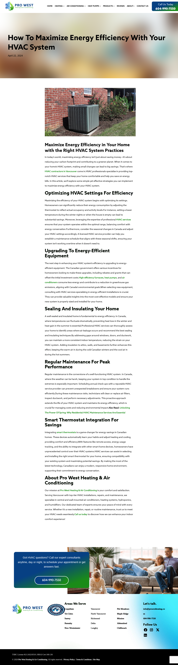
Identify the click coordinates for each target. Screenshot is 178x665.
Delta (93, 623)
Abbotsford (122, 623)
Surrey (67, 618)
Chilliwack (122, 628)
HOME (49, 6)
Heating (59, 6)
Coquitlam (69, 609)
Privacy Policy (69, 659)
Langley (94, 628)
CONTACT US (142, 6)
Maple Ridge (122, 614)
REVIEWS (120, 6)
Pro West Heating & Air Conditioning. (33, 659)
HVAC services (123, 219)
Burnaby (68, 623)
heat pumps (110, 277)
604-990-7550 (165, 9)
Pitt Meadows (123, 609)
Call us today (80, 514)
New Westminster (72, 628)
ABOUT (130, 6)
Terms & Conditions (84, 659)
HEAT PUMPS (93, 6)
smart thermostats (66, 432)
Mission (120, 618)
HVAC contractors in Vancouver (61, 171)
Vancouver (95, 609)
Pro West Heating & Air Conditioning (78, 490)
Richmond (95, 618)
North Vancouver (98, 614)
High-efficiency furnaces (91, 277)
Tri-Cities (69, 614)
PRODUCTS (108, 6)
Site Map (96, 659)
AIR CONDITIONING (75, 6)
